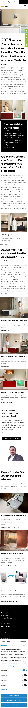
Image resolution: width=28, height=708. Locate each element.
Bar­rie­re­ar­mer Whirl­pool (12, 392)
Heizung (3, 632)
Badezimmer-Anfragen (11, 438)
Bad (9, 37)
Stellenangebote (5, 638)
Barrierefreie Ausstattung (10, 527)
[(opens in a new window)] (26, 30)
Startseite (4, 37)
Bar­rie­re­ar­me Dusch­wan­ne (14, 320)
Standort (4, 2)
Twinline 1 (4, 330)
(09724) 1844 (9, 2)
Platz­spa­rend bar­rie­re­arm (13, 356)
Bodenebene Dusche (7, 565)
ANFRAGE (26, 43)
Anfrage (23, 1)
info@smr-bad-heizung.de (14, 2)
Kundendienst (5, 635)
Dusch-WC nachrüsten (12, 591)
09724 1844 (7, 433)
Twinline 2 (4, 366)
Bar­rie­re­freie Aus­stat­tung (13, 516)
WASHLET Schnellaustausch (10, 601)
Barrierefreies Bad (17, 37)
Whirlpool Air (5, 402)
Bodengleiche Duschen (12, 553)
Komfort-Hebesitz (6, 38)
